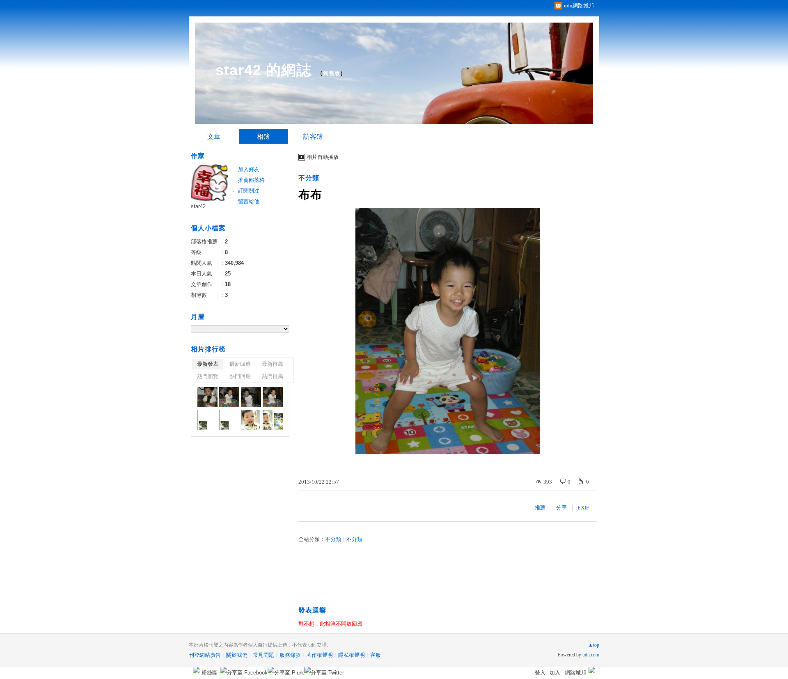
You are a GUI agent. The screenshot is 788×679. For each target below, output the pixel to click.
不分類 (308, 177)
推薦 (540, 508)
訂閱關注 (248, 191)
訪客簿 (313, 136)
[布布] (207, 397)
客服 (375, 655)
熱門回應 (240, 376)
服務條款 (290, 655)
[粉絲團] (196, 670)
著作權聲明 (319, 655)
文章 (213, 136)
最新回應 (240, 364)
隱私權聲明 (351, 655)
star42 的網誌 (263, 70)
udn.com (590, 655)
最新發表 (207, 364)
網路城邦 (575, 673)
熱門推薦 (272, 376)
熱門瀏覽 (207, 376)
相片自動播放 (323, 157)
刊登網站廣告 (205, 655)
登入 (540, 673)
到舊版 (331, 73)
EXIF (583, 508)
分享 (561, 508)
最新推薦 (272, 364)
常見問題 (263, 655)
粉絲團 (210, 673)
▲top (593, 645)
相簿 (263, 136)
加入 (555, 673)
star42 (198, 206)
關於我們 (236, 655)
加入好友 (248, 169)
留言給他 (248, 201)
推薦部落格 (251, 180)
